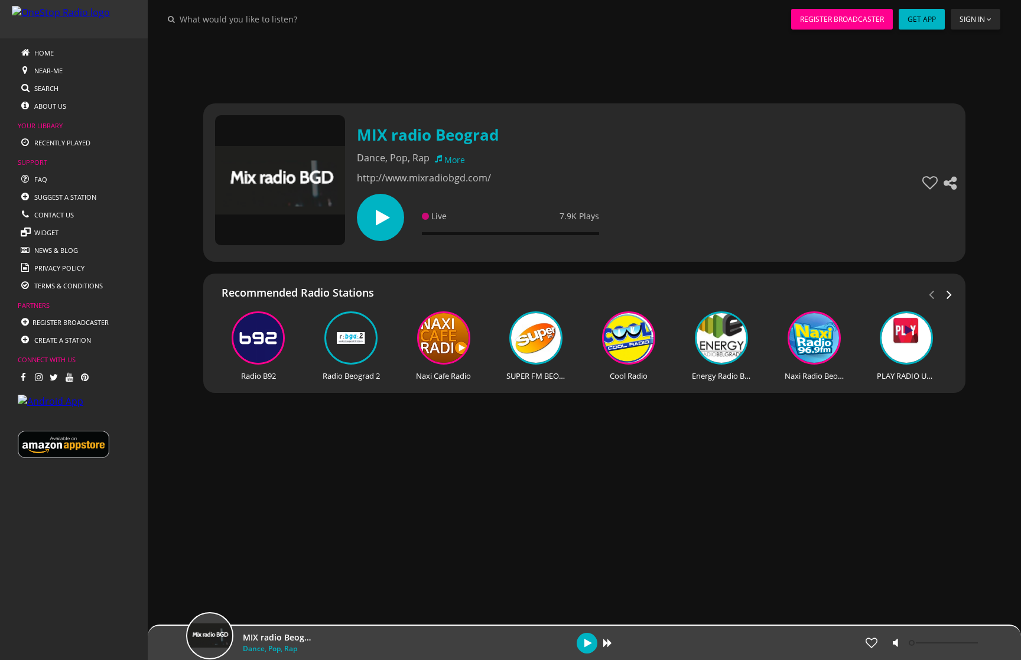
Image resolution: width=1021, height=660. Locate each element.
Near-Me (47, 70)
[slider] (945, 643)
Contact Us (53, 214)
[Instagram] (38, 377)
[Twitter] (53, 377)
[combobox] (274, 19)
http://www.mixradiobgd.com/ (424, 177)
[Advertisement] (551, 65)
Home (43, 52)
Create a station (61, 340)
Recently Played (61, 142)
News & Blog (55, 250)
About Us (49, 106)
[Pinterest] (84, 377)
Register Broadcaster (842, 19)
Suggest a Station (64, 197)
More (454, 159)
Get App (922, 19)
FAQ (39, 179)
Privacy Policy (58, 268)
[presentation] (949, 294)
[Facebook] (23, 377)
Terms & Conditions (67, 285)
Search (45, 88)
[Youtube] (69, 377)
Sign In (972, 19)
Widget (45, 232)
